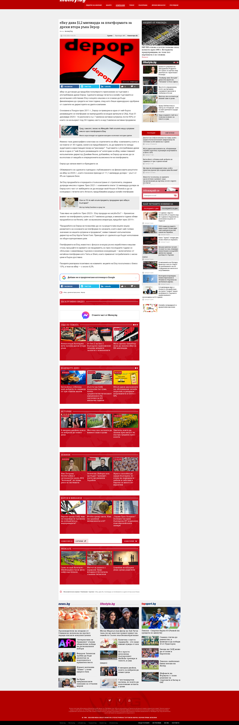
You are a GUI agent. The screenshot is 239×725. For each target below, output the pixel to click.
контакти (175, 723)
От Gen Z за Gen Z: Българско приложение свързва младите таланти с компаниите (99, 346)
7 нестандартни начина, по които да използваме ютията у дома (128, 683)
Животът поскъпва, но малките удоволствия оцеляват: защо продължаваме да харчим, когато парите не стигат (159, 180)
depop (83, 292)
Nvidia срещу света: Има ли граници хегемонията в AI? (99, 518)
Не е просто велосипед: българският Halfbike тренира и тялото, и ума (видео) (118, 657)
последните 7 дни (151, 208)
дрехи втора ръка (73, 292)
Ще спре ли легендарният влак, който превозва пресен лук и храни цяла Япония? (160, 169)
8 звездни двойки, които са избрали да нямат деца (73, 432)
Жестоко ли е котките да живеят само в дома (99, 431)
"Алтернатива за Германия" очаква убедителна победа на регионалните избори (86, 644)
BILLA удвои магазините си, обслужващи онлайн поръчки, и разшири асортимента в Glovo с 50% (125, 391)
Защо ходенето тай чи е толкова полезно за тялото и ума (168, 117)
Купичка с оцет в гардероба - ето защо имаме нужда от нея (128, 641)
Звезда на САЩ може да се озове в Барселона (170, 651)
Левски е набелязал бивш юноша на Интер (169, 663)
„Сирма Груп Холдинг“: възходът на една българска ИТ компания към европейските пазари (125, 520)
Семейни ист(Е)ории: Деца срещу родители (124, 568)
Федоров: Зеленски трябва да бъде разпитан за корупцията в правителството (86, 657)
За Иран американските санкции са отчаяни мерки (87, 682)
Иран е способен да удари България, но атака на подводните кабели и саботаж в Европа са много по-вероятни (123, 479)
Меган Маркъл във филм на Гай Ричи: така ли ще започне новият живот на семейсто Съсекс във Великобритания (119, 633)
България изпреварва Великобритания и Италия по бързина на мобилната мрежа (168, 279)
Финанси (145, 57)
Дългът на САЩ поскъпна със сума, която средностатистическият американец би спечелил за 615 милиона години (99, 393)
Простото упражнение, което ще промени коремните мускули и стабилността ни (168, 90)
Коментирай (129, 541)
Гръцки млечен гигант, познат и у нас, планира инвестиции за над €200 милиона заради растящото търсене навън (160, 252)
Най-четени (169, 133)
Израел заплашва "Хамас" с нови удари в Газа (85, 669)
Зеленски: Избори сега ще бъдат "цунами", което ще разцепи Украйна (98, 476)
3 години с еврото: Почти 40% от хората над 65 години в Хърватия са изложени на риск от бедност (169, 217)
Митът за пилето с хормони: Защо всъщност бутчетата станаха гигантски (97, 570)
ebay (65, 292)
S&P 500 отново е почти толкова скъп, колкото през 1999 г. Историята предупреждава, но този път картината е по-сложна (160, 51)
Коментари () (132, 35)
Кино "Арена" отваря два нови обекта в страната (168, 239)
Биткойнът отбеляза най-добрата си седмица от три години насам (73, 389)
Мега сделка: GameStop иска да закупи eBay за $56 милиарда (124, 345)
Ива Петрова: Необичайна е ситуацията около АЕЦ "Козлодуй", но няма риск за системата (72, 478)
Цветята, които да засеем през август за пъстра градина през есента (124, 433)
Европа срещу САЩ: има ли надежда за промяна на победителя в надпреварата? (73, 519)
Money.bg (71, 723)
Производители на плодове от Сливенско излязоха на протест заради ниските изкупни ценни (75, 633)
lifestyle (149, 62)
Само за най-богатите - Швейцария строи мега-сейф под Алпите (73, 569)
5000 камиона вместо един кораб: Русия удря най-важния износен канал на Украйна (168, 229)
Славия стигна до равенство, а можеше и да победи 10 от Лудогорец (170, 640)
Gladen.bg (102, 723)
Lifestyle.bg (82, 723)
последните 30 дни (170, 208)
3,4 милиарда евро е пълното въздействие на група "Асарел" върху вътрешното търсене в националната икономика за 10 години (160, 292)
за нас (166, 723)
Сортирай (79, 541)
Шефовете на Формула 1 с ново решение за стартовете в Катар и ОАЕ (170, 677)
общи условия (143, 723)
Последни (151, 133)
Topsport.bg (92, 723)
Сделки (109, 35)
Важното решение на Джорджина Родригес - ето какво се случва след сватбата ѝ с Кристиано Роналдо (168, 70)
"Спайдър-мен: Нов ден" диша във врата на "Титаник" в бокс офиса (168, 80)
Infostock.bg (113, 723)
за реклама (156, 723)
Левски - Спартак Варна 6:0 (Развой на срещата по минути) (160, 631)
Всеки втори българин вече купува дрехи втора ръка (73, 345)
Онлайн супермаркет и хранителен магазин (168, 306)
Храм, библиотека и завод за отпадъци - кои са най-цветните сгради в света (169, 109)
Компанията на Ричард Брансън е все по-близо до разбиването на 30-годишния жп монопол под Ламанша (168, 266)
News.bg (62, 723)
